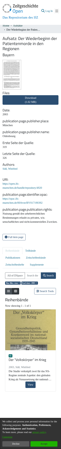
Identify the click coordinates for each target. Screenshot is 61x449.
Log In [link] (49, 11)
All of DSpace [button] (15, 275)
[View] (30, 329)
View (30, 384)
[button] (43, 11)
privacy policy (39, 432)
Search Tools (46, 291)
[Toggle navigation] (56, 11)
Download (30, 99)
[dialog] (30, 433)
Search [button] (50, 275)
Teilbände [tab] (30, 250)
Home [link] (6, 25)
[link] (30, 101)
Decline (15, 444)
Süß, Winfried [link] (10, 168)
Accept (43, 444)
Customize (7, 437)
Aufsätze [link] (18, 25)
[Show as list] (8, 291)
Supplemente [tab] (37, 264)
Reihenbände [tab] (12, 250)
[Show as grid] (15, 291)
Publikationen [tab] (12, 257)
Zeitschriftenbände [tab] (36, 257)
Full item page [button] (15, 237)
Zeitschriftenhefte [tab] (14, 264)
